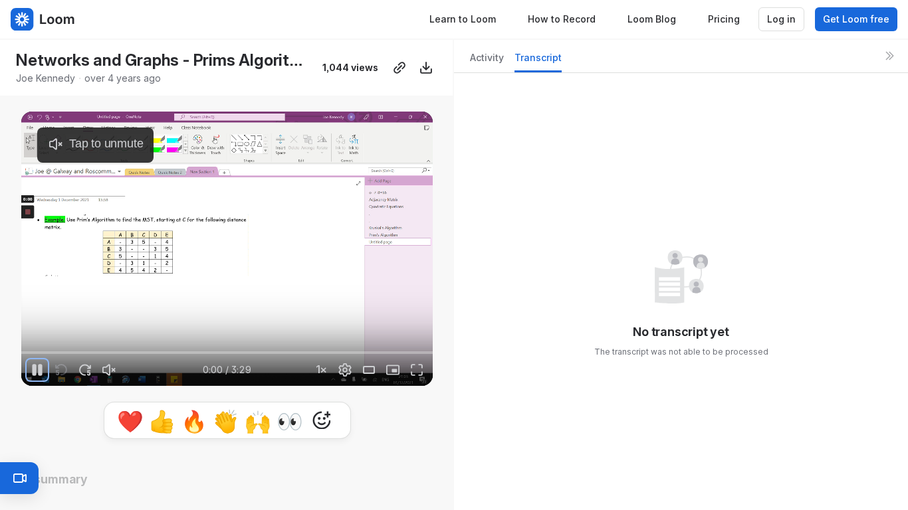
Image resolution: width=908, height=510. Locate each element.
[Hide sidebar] (889, 56)
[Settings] (345, 370)
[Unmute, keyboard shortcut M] (109, 370)
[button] (29, 345)
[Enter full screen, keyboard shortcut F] (416, 370)
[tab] (487, 61)
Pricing (724, 19)
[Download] (426, 67)
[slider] (227, 352)
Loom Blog (651, 19)
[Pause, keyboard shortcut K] (37, 370)
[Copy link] (399, 67)
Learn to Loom (462, 19)
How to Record (562, 19)
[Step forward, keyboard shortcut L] (85, 370)
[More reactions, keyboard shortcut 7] (321, 420)
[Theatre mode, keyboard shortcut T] (369, 370)
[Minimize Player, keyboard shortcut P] (392, 370)
